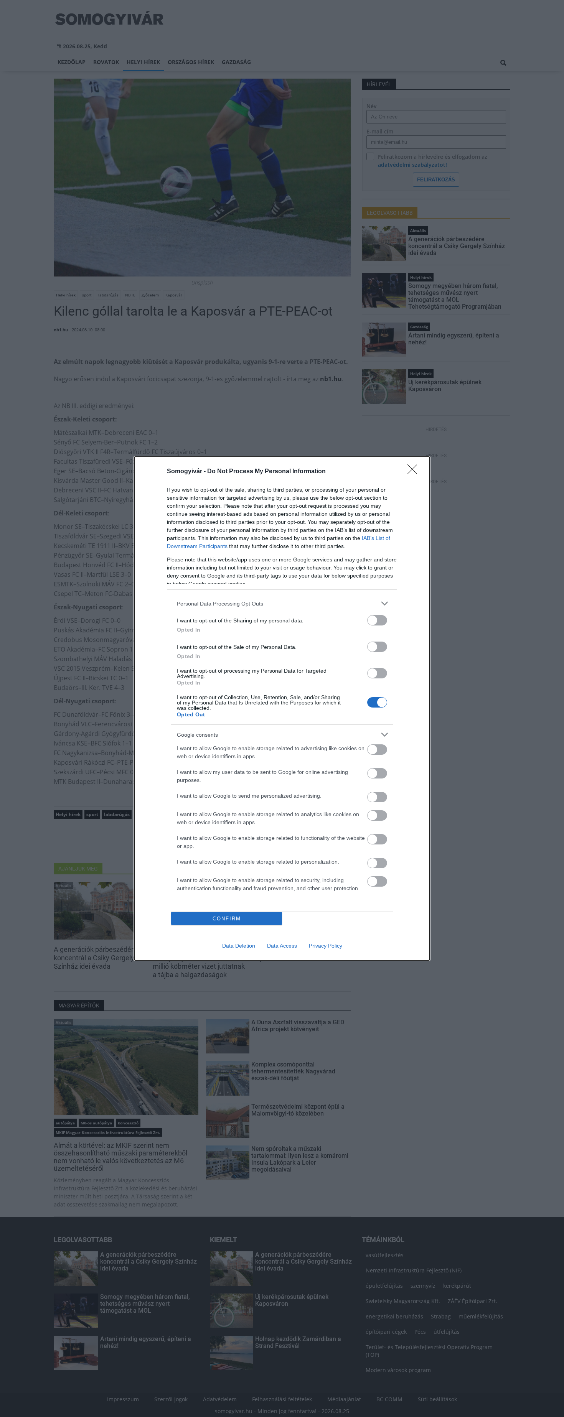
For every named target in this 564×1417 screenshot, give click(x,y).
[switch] (377, 620)
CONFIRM (227, 919)
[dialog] (282, 708)
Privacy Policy (325, 946)
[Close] (414, 471)
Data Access (282, 946)
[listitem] (282, 603)
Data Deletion (238, 946)
